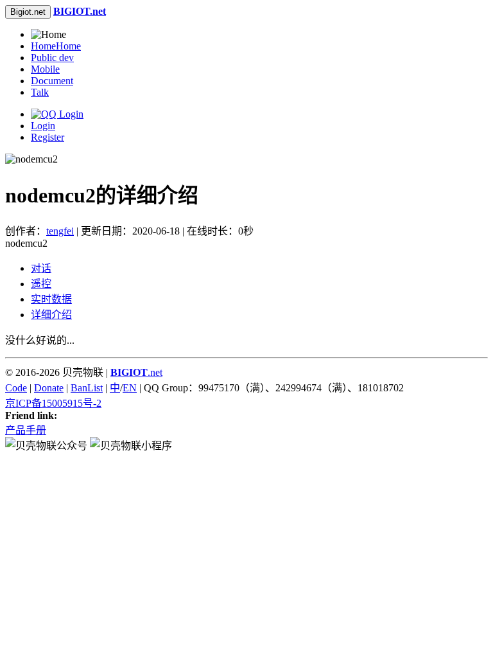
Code (16, 387)
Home (56, 45)
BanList (87, 387)
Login (43, 125)
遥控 (41, 283)
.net (136, 372)
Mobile (45, 69)
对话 (41, 268)
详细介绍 (51, 314)
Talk (40, 92)
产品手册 (25, 430)
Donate (49, 387)
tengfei (60, 231)
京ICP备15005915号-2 (53, 403)
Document (52, 80)
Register (47, 137)
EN (130, 387)
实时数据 (51, 299)
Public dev (52, 57)
